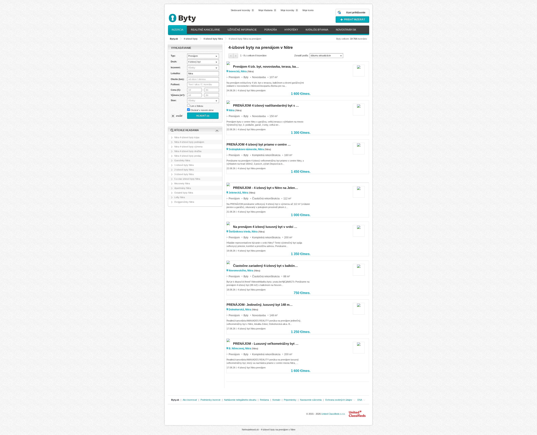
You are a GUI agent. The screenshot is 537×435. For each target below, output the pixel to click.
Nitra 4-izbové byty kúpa (186, 137)
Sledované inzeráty (242, 10)
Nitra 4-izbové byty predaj (187, 156)
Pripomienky (290, 400)
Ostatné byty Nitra (183, 192)
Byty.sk (175, 400)
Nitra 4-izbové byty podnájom (189, 142)
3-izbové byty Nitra (184, 174)
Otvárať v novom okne (202, 110)
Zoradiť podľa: (301, 55)
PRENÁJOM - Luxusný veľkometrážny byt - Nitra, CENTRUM (266, 343)
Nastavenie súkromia (311, 400)
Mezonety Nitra (182, 183)
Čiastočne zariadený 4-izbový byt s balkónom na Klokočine (266, 265)
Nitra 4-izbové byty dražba (187, 151)
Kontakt (276, 400)
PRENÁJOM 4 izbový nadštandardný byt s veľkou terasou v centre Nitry (266, 105)
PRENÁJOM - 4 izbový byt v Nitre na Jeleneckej (266, 188)
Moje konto (308, 10)
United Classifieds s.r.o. (333, 414)
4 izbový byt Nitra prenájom (252, 90)
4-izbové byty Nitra (213, 38)
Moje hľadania (267, 10)
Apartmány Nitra (182, 188)
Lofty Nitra (179, 197)
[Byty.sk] (189, 16)
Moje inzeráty (289, 10)
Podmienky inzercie (210, 400)
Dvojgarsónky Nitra (184, 202)
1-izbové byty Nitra (184, 165)
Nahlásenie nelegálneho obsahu (240, 400)
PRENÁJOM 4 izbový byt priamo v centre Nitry (260, 144)
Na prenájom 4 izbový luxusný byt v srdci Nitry (266, 226)
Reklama (264, 400)
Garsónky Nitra (182, 160)
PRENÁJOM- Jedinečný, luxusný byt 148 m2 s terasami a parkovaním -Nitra (260, 304)
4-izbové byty (191, 38)
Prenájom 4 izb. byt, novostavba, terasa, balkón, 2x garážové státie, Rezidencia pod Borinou (266, 66)
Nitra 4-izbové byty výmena (188, 146)
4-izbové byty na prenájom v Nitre (278, 429)
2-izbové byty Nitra (184, 169)
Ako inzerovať (190, 400)
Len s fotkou (196, 106)
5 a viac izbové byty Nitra (187, 179)
